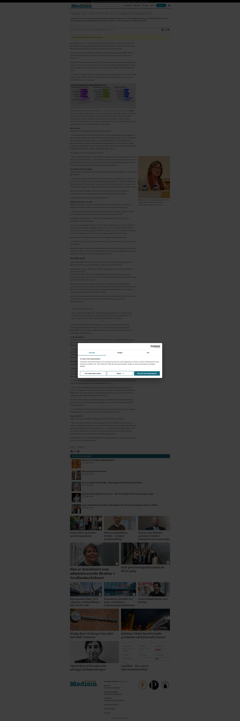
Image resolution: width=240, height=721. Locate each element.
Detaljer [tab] (120, 352)
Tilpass (119, 373)
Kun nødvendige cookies (93, 373)
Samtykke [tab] (92, 352)
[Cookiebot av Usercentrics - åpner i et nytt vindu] (152, 346)
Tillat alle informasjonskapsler (147, 373)
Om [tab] (148, 352)
